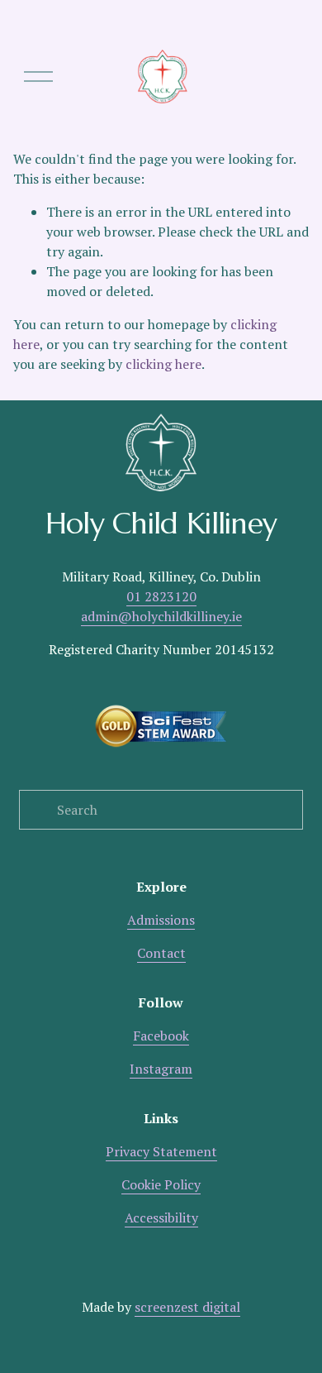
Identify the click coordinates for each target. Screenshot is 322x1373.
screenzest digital (187, 1307)
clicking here (163, 364)
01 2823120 (161, 596)
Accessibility (161, 1217)
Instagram (161, 1069)
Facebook (161, 1035)
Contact (161, 953)
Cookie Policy (161, 1184)
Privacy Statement (161, 1151)
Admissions (161, 920)
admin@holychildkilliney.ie (161, 616)
